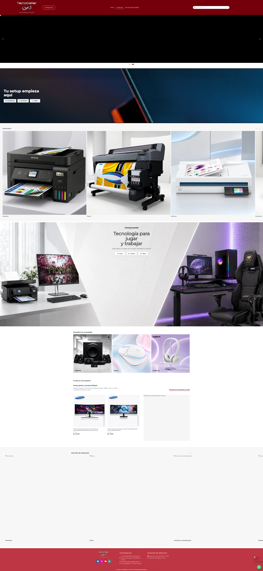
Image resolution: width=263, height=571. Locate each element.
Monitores (24, 100)
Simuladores (11, 100)
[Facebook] (98, 561)
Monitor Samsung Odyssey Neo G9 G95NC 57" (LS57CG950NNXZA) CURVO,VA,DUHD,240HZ (85, 429)
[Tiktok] (109, 561)
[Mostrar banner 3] (133, 64)
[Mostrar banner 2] (130, 64)
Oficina (144, 253)
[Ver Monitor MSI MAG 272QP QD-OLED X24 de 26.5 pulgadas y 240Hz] (131, 39)
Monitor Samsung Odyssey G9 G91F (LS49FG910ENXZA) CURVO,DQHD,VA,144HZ (122, 429)
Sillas (36, 100)
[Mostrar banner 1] (129, 64)
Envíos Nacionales (132, 7)
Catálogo (119, 7)
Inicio (112, 7)
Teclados (132, 253)
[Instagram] (101, 561)
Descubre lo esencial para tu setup (179, 389)
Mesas (121, 253)
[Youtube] (105, 561)
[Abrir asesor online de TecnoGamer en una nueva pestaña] (258, 561)
